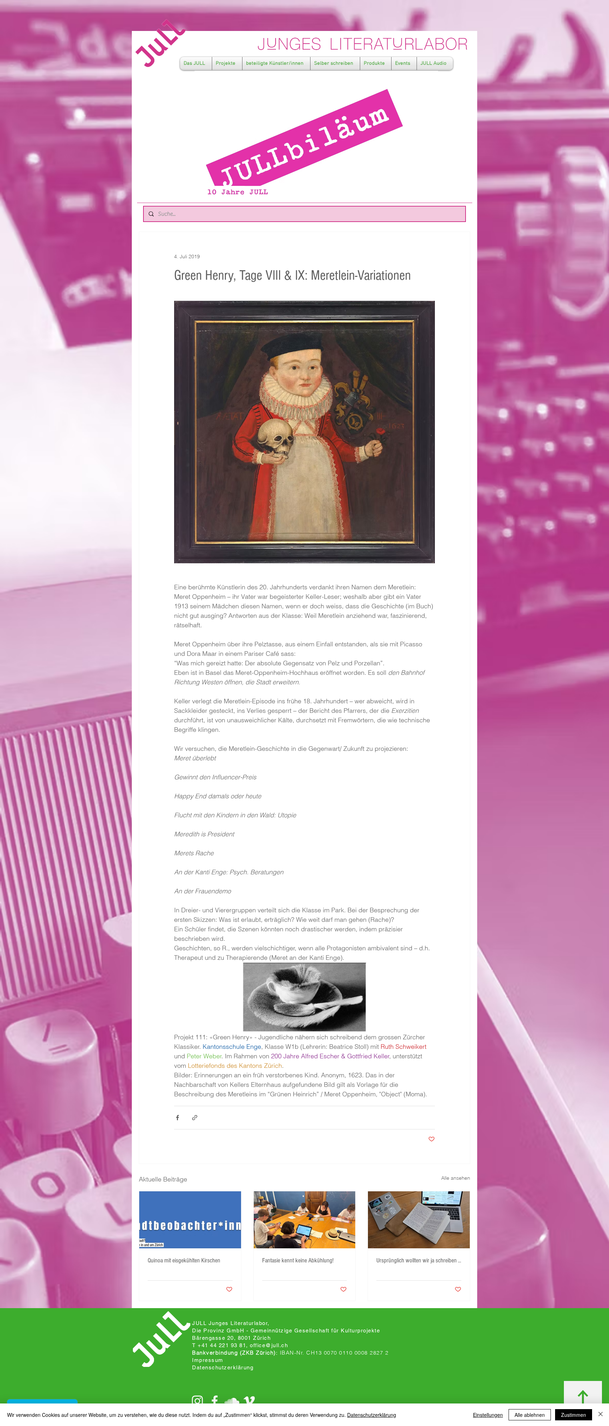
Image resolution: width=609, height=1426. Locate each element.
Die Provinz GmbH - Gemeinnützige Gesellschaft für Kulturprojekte (286, 1330)
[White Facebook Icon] (214, 1401)
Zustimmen (573, 1414)
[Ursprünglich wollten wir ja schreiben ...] (419, 1219)
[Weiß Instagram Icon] (197, 1401)
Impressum (207, 1360)
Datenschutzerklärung (371, 1414)
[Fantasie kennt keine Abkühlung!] (305, 1219)
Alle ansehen (455, 1178)
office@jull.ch (269, 1345)
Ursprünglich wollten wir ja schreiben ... (418, 1260)
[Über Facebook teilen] (177, 1117)
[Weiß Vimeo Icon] (249, 1401)
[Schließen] (600, 1414)
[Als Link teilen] (194, 1117)
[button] (196, 63)
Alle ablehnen (530, 1414)
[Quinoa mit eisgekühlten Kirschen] (190, 1219)
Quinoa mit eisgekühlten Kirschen (184, 1260)
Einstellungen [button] (488, 1414)
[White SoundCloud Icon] (231, 1401)
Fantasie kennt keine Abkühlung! (297, 1260)
